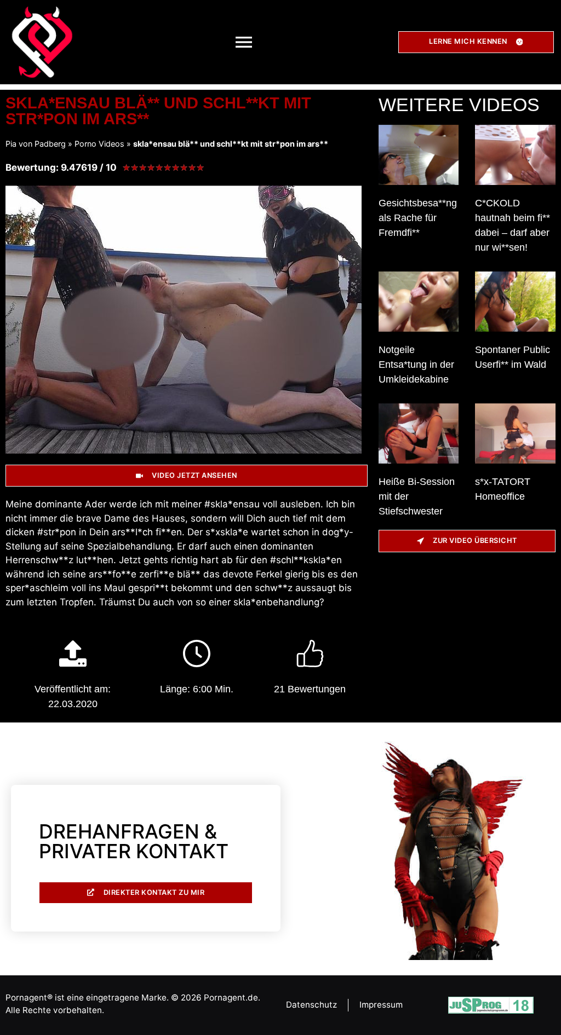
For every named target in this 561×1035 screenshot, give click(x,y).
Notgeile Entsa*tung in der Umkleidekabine (416, 364)
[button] (244, 42)
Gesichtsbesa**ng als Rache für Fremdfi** (418, 218)
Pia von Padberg (35, 143)
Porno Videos (99, 143)
